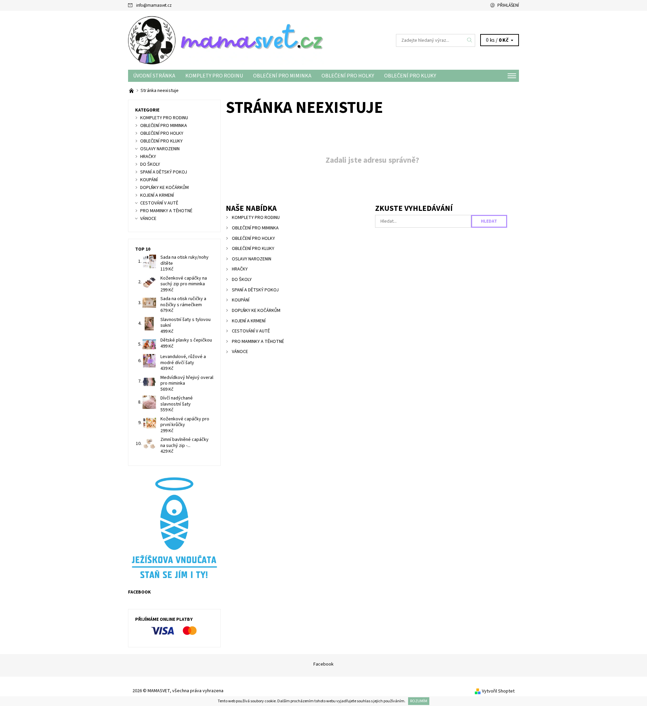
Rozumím (418, 701)
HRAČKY (240, 269)
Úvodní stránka (154, 75)
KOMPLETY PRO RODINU (214, 75)
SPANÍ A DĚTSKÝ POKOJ (255, 290)
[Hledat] (469, 40)
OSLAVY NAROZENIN (251, 259)
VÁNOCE (240, 351)
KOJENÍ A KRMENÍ (249, 321)
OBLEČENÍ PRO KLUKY (410, 75)
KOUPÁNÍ (240, 300)
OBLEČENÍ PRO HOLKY (347, 75)
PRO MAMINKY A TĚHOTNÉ (258, 341)
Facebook (323, 664)
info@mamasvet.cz (154, 5)
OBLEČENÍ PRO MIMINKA (282, 75)
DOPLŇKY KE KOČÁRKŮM (256, 310)
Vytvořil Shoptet (498, 691)
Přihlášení (508, 5)
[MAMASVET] (226, 40)
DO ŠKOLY (242, 279)
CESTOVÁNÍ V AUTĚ (251, 331)
